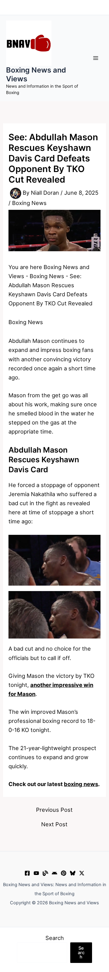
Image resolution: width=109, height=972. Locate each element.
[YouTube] (36, 873)
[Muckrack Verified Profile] (45, 873)
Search (54, 938)
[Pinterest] (63, 873)
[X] (81, 873)
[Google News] (54, 873)
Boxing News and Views (36, 74)
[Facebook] (27, 873)
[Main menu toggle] (96, 58)
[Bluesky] (72, 873)
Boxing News (29, 203)
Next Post (54, 824)
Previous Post (54, 809)
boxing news (81, 784)
